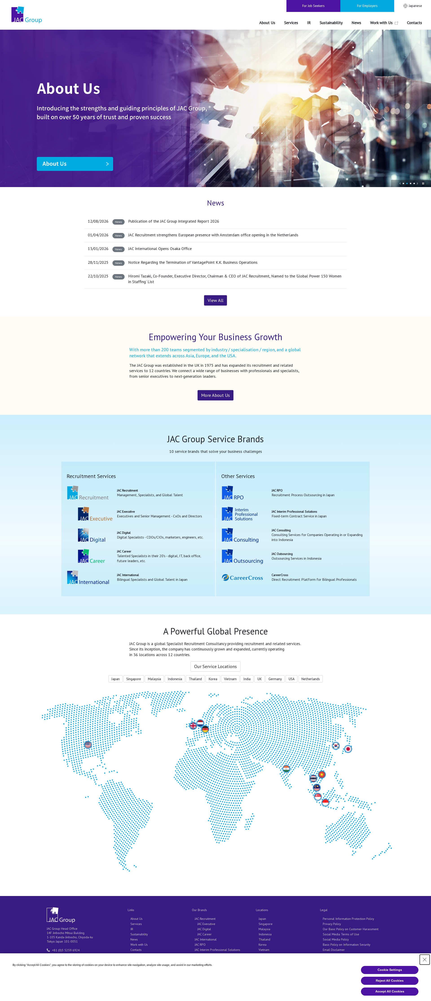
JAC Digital (204, 929)
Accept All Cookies (389, 991)
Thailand (195, 679)
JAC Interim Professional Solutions (217, 950)
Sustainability (139, 934)
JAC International (206, 939)
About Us (136, 919)
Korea (213, 679)
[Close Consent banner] (425, 960)
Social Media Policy (336, 939)
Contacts (136, 950)
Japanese (415, 6)
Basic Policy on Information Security (346, 945)
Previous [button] (400, 183)
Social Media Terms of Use (341, 934)
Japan (115, 679)
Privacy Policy (332, 924)
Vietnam (230, 679)
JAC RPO (200, 945)
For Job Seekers (313, 6)
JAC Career (204, 934)
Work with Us (139, 945)
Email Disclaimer (334, 950)
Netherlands (310, 679)
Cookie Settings (390, 970)
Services (136, 924)
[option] (215, 108)
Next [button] (417, 183)
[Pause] (423, 183)
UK (259, 679)
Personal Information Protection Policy (348, 919)
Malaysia (154, 679)
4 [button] (414, 183)
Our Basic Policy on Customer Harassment (350, 929)
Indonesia (175, 679)
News (134, 939)
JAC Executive (206, 924)
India (247, 679)
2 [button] (407, 183)
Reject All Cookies (390, 980)
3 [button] (410, 183)
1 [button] (403, 183)
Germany (275, 679)
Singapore (133, 679)
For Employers (367, 6)
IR (131, 929)
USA (291, 679)
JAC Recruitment (205, 919)
